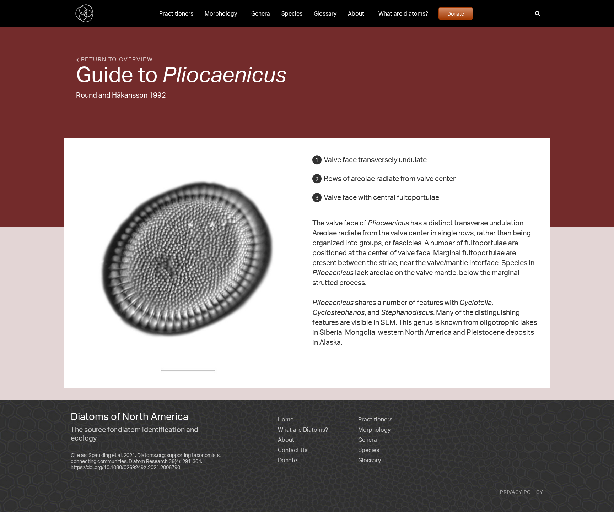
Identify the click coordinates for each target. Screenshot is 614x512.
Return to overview (116, 59)
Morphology (221, 13)
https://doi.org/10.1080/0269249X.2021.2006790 (125, 467)
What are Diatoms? (303, 429)
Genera (260, 13)
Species (291, 13)
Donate (455, 13)
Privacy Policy (521, 492)
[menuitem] (176, 13)
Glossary (325, 13)
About (356, 13)
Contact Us (292, 449)
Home (285, 419)
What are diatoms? (403, 13)
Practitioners (176, 13)
